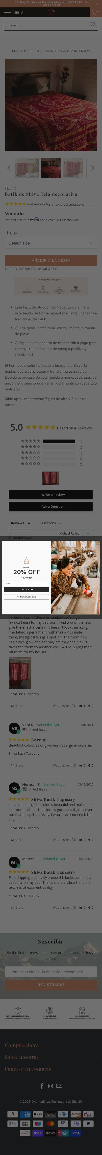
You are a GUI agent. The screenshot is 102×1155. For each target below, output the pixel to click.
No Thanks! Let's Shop (26, 597)
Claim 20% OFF (26, 589)
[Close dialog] (97, 543)
